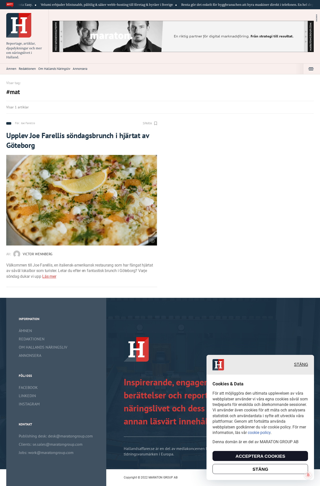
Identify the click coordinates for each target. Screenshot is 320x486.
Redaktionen (27, 69)
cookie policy (259, 432)
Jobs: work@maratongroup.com (46, 452)
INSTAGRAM (29, 403)
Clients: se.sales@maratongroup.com (50, 444)
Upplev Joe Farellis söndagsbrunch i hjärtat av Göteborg (77, 140)
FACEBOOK (28, 387)
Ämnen (11, 69)
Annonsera (80, 69)
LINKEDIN (27, 395)
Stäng (301, 365)
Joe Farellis (28, 123)
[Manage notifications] (308, 475)
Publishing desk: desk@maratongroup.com (56, 435)
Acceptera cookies (260, 456)
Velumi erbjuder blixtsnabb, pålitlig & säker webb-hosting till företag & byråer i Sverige (92, 5)
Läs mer (49, 276)
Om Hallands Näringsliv (54, 69)
